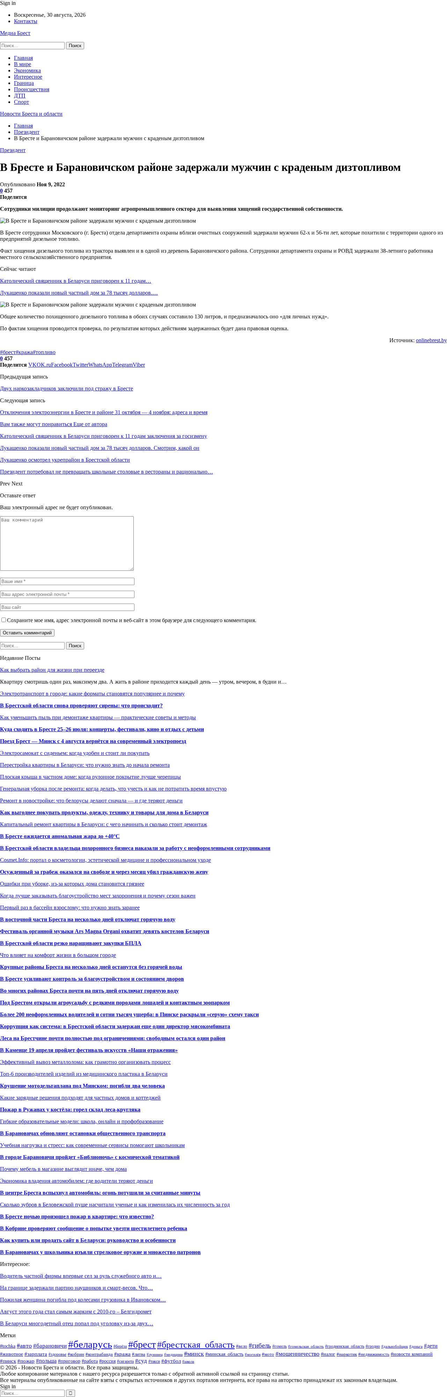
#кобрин (76, 1354)
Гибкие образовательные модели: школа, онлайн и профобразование (81, 1121)
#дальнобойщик (394, 1346)
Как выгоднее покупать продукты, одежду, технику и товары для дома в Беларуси (104, 812)
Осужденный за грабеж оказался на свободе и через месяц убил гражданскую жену (104, 872)
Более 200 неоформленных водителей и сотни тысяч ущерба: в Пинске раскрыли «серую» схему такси (129, 1014)
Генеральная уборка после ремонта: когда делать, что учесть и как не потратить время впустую (113, 789)
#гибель (260, 1345)
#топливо (44, 352)
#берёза (120, 1346)
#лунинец (155, 1354)
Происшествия (31, 89)
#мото (268, 1354)
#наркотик (347, 1354)
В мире (22, 64)
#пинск (8, 1361)
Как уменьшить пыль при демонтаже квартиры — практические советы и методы (98, 717)
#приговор (69, 1361)
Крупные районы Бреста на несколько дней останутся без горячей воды (91, 967)
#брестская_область (196, 1345)
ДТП (19, 96)
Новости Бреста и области (31, 114)
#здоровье (57, 1354)
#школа (188, 1361)
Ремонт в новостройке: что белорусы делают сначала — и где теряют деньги (91, 801)
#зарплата (35, 1354)
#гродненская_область (344, 1346)
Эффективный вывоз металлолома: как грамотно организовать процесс (85, 1062)
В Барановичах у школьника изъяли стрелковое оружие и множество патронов (100, 1252)
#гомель (279, 1346)
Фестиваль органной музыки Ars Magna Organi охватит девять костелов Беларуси (104, 931)
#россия (107, 1361)
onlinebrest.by (431, 340)
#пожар (26, 1361)
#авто (24, 1345)
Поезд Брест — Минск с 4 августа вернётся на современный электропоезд (93, 741)
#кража (24, 352)
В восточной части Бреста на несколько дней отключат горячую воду (87, 919)
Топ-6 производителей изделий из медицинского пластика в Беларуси (84, 1074)
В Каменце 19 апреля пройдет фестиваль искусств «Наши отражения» (89, 1050)
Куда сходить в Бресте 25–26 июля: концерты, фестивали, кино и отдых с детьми (102, 729)
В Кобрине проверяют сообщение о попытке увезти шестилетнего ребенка (93, 1228)
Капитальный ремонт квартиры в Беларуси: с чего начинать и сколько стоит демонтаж (103, 824)
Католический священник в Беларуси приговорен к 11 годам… (75, 281)
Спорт (21, 102)
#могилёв (253, 1354)
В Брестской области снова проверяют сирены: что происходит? (81, 705)
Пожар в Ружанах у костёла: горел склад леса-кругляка (70, 1109)
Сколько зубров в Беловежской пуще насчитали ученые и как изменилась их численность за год (115, 1205)
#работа (90, 1361)
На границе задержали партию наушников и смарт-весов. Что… (76, 1288)
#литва (138, 1354)
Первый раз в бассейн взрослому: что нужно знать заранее (70, 907)
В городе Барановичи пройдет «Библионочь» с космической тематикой (89, 1157)
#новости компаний (412, 1354)
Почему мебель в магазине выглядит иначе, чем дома (63, 1169)
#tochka (7, 1346)
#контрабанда (99, 1354)
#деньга (416, 1346)
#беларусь (90, 1344)
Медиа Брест (15, 33)
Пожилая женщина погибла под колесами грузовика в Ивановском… (83, 1300)
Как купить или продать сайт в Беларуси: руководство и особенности (88, 1240)
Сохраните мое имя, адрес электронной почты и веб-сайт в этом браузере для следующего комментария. (131, 620)
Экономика (27, 70)
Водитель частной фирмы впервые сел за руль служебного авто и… (81, 1276)
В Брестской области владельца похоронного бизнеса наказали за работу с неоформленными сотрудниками (135, 848)
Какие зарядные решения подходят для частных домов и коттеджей (80, 1098)
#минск (194, 1353)
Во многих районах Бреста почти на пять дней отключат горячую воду (89, 991)
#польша (46, 1361)
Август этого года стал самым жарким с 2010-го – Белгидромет (76, 1312)
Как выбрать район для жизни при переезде (52, 670)
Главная (23, 58)
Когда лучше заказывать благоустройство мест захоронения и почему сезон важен (98, 896)
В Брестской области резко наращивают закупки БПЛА (70, 943)
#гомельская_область (306, 1346)
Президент (12, 150)
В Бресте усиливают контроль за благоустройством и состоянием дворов (92, 979)
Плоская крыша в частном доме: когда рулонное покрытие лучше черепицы (90, 777)
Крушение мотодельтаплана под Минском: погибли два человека (82, 1086)
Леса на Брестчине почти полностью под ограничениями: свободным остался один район (112, 1038)
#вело (241, 1346)
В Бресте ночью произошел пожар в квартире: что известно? (77, 1216)
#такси (154, 1361)
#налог (328, 1354)
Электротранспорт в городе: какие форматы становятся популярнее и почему (92, 694)
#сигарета (125, 1361)
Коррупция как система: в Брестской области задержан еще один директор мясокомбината (115, 1026)
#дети (431, 1346)
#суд (141, 1361)
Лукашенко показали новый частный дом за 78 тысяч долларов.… (79, 293)
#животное (11, 1354)
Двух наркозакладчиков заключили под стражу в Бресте (66, 388)
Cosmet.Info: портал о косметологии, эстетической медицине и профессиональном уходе (105, 860)
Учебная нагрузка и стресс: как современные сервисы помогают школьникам (92, 1145)
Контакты (25, 21)
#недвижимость (373, 1354)
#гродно (373, 1346)
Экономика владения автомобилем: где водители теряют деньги (76, 1181)
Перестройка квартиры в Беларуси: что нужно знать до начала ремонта (85, 765)
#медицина (173, 1354)
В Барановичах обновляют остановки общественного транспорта (83, 1133)
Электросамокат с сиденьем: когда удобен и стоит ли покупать (74, 753)
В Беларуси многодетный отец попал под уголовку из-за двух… (76, 1323)
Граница (24, 83)
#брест (8, 352)
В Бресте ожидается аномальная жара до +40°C (60, 836)
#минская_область (224, 1354)
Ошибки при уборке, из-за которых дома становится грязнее (72, 884)
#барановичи (50, 1345)
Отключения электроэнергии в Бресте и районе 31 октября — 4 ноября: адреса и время (103, 412)
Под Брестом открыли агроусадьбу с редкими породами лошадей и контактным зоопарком (115, 1003)
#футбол (171, 1361)
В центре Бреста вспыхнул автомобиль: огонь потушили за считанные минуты (100, 1193)
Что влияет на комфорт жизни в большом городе (58, 955)
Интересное (28, 77)
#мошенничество (298, 1354)
